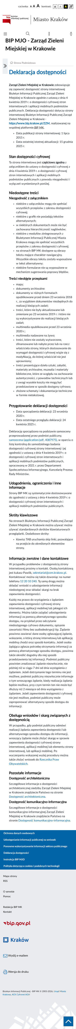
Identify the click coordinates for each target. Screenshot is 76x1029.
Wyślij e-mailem (17, 955)
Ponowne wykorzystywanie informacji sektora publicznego (35, 846)
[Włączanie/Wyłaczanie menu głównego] (5, 34)
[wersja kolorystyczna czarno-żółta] (65, 6)
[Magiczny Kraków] (38, 941)
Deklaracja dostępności (16, 853)
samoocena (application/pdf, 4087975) (33, 440)
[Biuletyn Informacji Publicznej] (38, 925)
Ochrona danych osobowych (19, 833)
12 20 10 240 (28, 581)
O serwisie (8, 891)
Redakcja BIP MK (12, 907)
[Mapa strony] (49, 34)
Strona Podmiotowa (25, 63)
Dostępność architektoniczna (27, 796)
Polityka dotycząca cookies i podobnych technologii (32, 866)
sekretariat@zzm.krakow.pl (49, 572)
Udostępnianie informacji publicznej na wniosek (30, 840)
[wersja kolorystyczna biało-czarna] (60, 6)
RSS (5, 881)
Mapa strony (10, 876)
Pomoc (7, 896)
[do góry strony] (68, 1021)
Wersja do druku (18, 971)
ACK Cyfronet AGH (21, 994)
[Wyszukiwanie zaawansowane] (28, 34)
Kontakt (7, 912)
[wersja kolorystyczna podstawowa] (55, 6)
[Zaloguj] (71, 34)
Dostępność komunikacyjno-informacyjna (44, 820)
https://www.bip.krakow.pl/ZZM (29, 123)
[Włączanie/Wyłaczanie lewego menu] (5, 66)
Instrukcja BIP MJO (14, 859)
